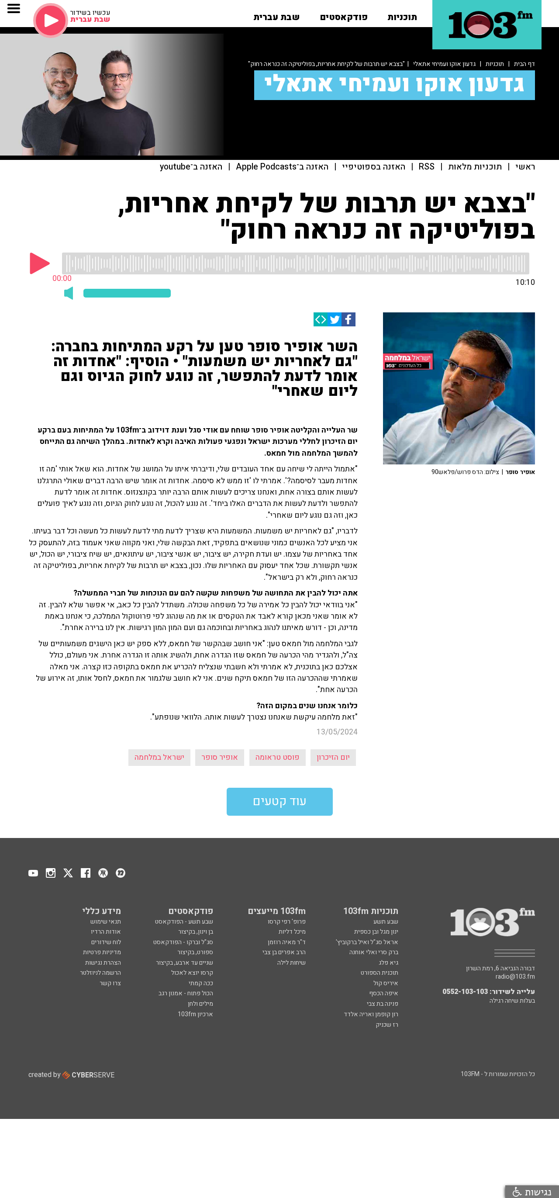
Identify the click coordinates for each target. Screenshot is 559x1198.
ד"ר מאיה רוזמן (287, 942)
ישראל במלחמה (159, 757)
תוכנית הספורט (379, 972)
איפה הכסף (383, 993)
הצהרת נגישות (103, 962)
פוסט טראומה (277, 757)
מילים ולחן (200, 1004)
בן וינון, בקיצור (195, 931)
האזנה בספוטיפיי (373, 167)
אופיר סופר (219, 757)
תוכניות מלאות (475, 167)
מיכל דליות (292, 931)
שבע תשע (385, 921)
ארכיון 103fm (195, 1014)
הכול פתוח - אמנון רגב (186, 993)
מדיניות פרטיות (102, 952)
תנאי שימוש (105, 921)
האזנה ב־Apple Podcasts (282, 167)
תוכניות (495, 64)
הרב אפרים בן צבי (284, 952)
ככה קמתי (201, 983)
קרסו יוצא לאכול (192, 972)
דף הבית (524, 64)
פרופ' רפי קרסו (287, 921)
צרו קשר (110, 983)
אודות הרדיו (106, 931)
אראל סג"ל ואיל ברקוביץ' (367, 942)
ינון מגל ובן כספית (376, 931)
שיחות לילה (291, 962)
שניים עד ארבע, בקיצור (184, 962)
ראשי (525, 167)
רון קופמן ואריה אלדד (371, 1014)
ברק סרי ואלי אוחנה (373, 952)
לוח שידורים (106, 942)
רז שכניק (387, 1024)
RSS (427, 167)
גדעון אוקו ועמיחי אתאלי (444, 64)
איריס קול (385, 983)
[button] (402, 14)
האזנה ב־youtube (191, 167)
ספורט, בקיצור (195, 952)
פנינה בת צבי (382, 1004)
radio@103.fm (515, 977)
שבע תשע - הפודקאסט (184, 921)
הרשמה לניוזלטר (100, 972)
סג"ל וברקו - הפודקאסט (183, 942)
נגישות (537, 1192)
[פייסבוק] (348, 319)
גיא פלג (388, 962)
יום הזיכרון (333, 757)
